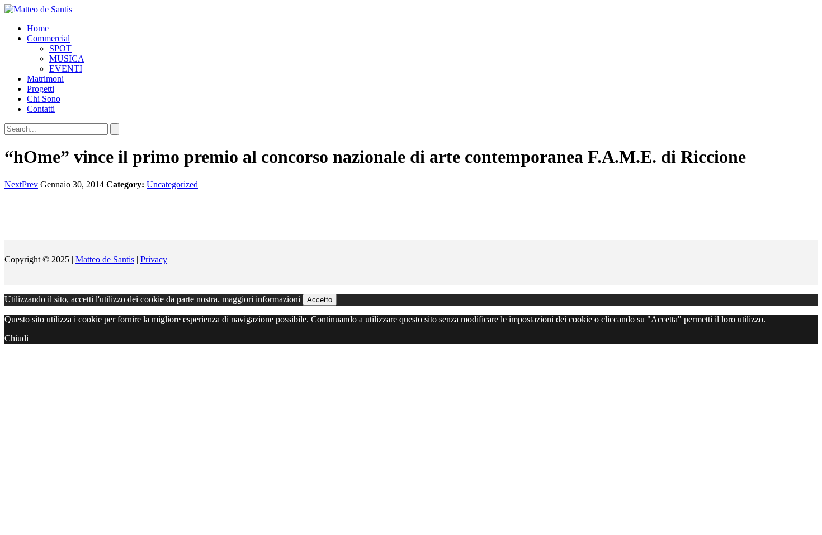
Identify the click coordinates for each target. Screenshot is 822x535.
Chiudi (16, 338)
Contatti (41, 109)
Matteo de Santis (104, 259)
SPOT (60, 48)
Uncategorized (172, 184)
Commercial (48, 38)
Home (38, 28)
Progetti (40, 88)
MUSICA (66, 58)
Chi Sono (43, 99)
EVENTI (65, 68)
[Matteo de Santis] (38, 9)
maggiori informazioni (261, 299)
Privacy (153, 259)
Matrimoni (45, 78)
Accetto (319, 299)
